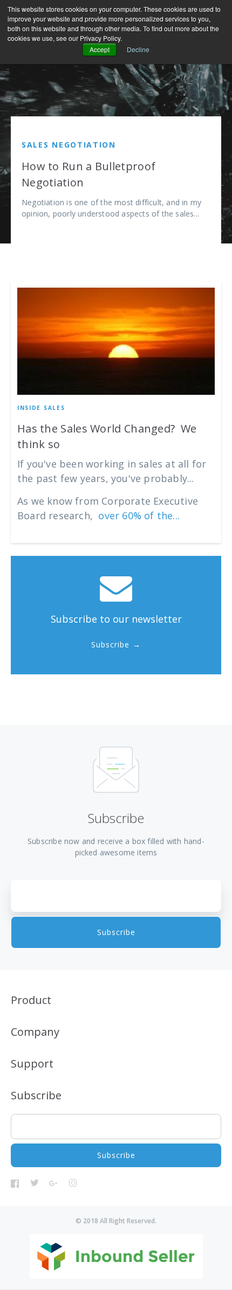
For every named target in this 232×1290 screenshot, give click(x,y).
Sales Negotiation (69, 145)
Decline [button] (138, 49)
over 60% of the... (139, 515)
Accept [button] (100, 49)
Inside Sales (41, 408)
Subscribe (110, 644)
